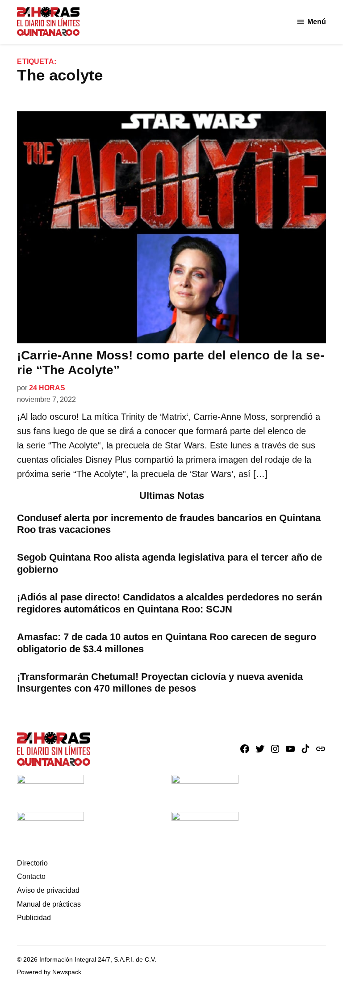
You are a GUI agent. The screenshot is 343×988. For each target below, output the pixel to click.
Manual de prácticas (49, 904)
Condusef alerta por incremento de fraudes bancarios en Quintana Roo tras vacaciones (169, 524)
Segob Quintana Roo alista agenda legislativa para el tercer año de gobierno (169, 563)
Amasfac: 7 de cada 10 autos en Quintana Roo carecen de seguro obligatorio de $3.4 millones (166, 642)
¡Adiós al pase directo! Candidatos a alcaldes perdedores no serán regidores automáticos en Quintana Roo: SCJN (169, 603)
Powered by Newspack (49, 971)
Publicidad (34, 917)
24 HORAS (47, 388)
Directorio (32, 863)
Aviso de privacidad (48, 890)
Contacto (31, 876)
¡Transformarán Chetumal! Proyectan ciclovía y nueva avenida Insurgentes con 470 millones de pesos (160, 682)
